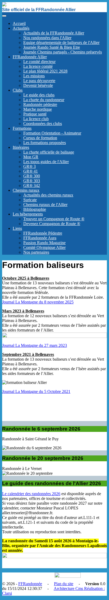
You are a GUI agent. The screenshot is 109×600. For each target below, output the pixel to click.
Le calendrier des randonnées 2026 (31, 493)
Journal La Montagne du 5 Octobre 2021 (36, 391)
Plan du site (63, 583)
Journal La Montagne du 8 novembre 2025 (38, 302)
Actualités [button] (21, 28)
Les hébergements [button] (28, 214)
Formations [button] (22, 128)
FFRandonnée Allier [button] (30, 57)
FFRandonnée (30, 583)
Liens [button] (17, 228)
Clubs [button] (17, 90)
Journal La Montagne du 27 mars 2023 (34, 345)
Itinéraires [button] (21, 147)
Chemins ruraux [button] (26, 190)
